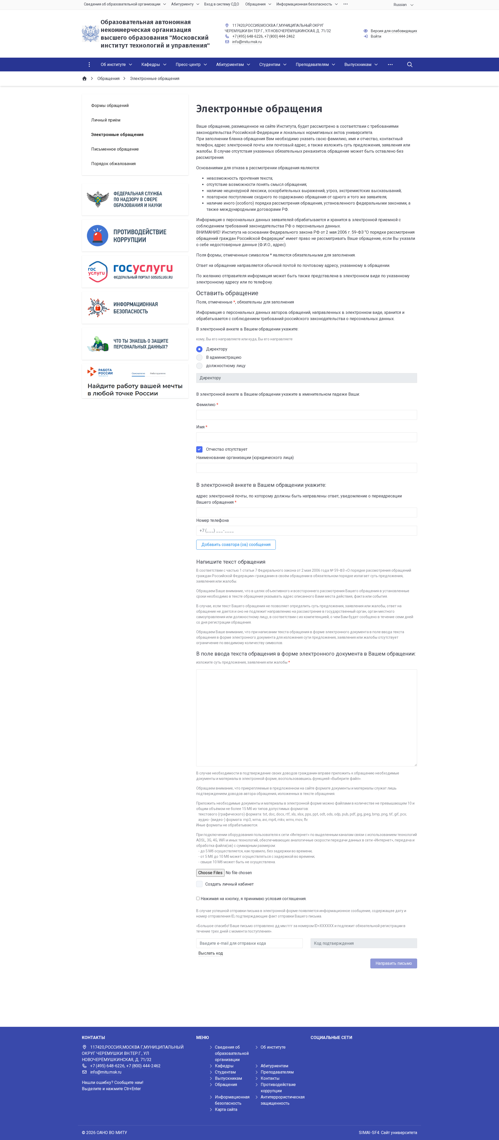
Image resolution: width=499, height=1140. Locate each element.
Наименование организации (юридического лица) (245, 457)
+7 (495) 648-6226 (247, 36)
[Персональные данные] (135, 344)
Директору (216, 349)
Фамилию (207, 404)
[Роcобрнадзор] (135, 199)
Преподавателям (277, 1072)
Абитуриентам (274, 1065)
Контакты (270, 1078)
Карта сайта (226, 1109)
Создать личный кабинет (229, 884)
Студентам (225, 1072)
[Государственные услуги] (135, 272)
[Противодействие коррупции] (135, 236)
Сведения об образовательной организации (232, 1053)
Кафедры (224, 1065)
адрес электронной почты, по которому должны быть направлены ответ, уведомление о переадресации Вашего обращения (299, 499)
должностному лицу (226, 365)
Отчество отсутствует (226, 449)
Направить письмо (394, 963)
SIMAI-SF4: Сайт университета (388, 1132)
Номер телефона (212, 520)
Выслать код (210, 953)
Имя (201, 426)
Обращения (226, 1084)
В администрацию (223, 357)
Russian (400, 5)
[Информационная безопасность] (135, 308)
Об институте (273, 1047)
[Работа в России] (135, 381)
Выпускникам (228, 1078)
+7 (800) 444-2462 (279, 36)
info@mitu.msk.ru (247, 42)
